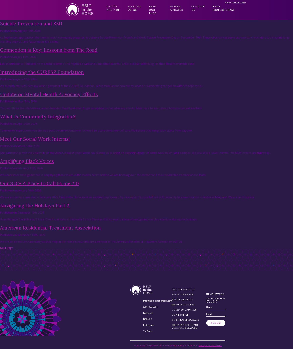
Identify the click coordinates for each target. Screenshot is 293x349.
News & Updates (176, 8)
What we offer (134, 8)
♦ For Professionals (220, 8)
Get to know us (113, 8)
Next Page (6, 248)
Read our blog (153, 10)
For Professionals (185, 319)
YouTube (147, 331)
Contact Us (198, 8)
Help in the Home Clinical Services (185, 326)
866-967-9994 (239, 2)
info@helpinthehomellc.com (157, 300)
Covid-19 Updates (184, 309)
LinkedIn (147, 318)
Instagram (148, 324)
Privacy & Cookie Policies (210, 345)
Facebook (148, 312)
